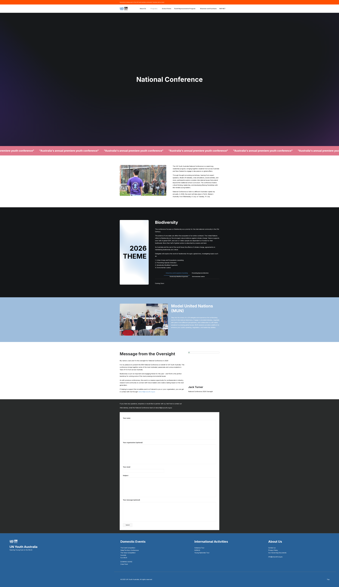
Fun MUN (123, 558)
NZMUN (197, 550)
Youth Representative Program (184, 8)
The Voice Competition (128, 553)
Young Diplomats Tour (201, 553)
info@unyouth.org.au (275, 557)
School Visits (166, 8)
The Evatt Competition (127, 548)
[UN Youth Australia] (124, 8)
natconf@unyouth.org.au (146, 392)
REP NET (222, 8)
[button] (10, 561)
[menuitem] (144, 8)
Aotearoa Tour (199, 548)
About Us (143, 8)
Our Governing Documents (277, 553)
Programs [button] (154, 8)
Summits (123, 555)
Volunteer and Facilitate (208, 8)
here (163, 2)
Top (328, 579)
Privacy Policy (273, 550)
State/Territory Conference (129, 550)
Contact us (272, 548)
